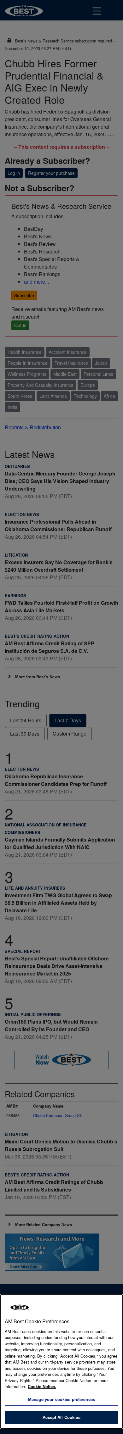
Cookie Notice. (42, 1386)
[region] (61, 1361)
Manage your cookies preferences (61, 1399)
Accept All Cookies (61, 1417)
